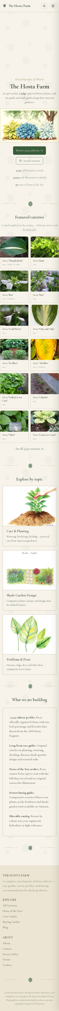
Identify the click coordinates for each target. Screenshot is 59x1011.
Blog (5, 927)
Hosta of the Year (12, 911)
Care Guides (10, 916)
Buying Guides (11, 922)
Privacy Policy (11, 954)
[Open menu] (53, 5)
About (6, 943)
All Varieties (10, 905)
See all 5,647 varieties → (29, 449)
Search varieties (31, 160)
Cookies (7, 965)
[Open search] (44, 6)
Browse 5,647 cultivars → (29, 150)
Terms (6, 959)
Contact (7, 948)
